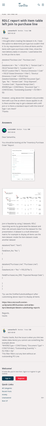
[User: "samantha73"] (4, 32)
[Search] (39, 4)
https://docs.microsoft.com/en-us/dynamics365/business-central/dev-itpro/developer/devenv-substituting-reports (21, 305)
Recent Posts (7, 391)
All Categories (7, 388)
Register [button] (21, 378)
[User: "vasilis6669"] (4, 130)
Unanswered (23, 398)
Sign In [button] (7, 378)
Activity (4, 394)
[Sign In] (43, 4)
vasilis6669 (12, 129)
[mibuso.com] (23, 4)
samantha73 (12, 31)
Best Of (5, 401)
